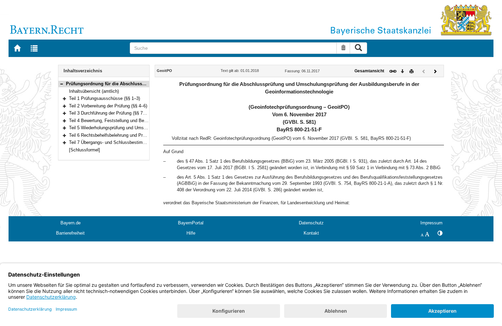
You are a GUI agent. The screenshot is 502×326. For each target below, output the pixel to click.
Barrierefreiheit (70, 233)
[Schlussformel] (84, 149)
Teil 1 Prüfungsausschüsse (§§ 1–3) (104, 98)
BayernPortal (191, 222)
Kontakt (311, 233)
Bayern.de (70, 222)
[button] (61, 83)
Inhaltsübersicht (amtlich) (94, 91)
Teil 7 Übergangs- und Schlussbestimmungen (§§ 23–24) (125, 142)
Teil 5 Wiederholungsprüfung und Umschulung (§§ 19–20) (125, 127)
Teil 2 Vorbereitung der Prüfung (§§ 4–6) (108, 105)
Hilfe (190, 233)
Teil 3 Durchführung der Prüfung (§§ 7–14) (110, 113)
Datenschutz (311, 222)
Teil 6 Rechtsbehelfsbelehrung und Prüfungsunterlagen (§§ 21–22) (134, 135)
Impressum (431, 222)
